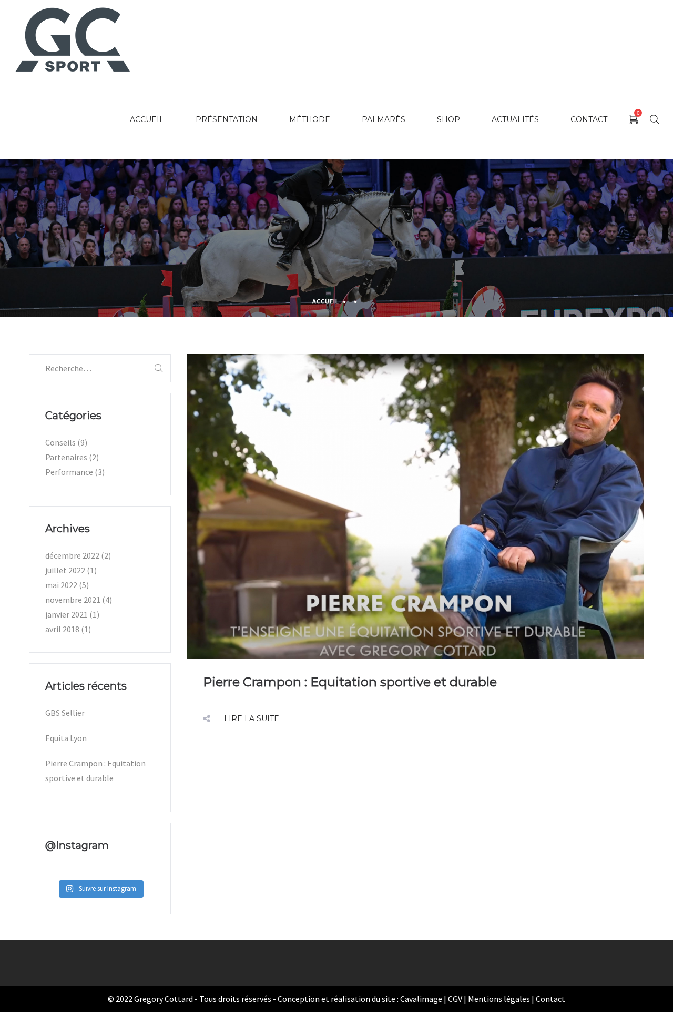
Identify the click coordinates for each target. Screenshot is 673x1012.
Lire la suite (251, 718)
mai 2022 (61, 585)
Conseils (60, 442)
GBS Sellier (65, 712)
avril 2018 (62, 629)
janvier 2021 (66, 614)
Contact (550, 999)
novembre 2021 (72, 599)
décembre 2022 (72, 555)
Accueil (325, 301)
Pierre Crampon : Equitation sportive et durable (350, 682)
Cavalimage (421, 999)
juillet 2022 (65, 570)
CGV (455, 999)
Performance (69, 472)
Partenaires (66, 457)
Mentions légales (499, 999)
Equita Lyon (66, 738)
